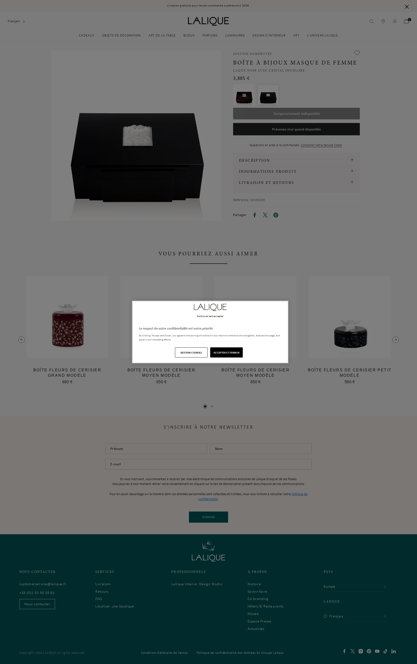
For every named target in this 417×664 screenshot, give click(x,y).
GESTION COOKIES (191, 352)
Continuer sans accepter (210, 316)
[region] (210, 332)
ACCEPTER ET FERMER (226, 352)
